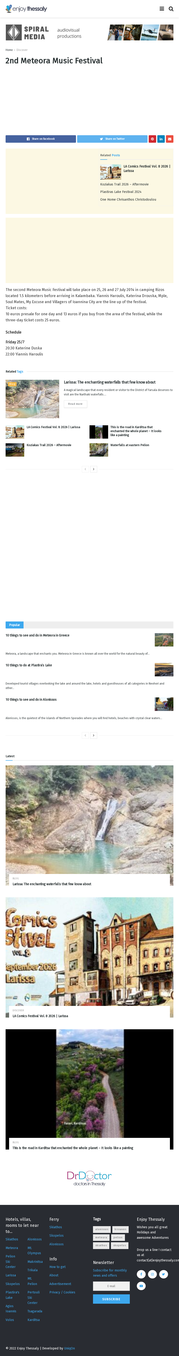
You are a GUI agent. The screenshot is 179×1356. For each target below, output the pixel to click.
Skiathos (12, 1239)
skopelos (119, 1245)
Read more (75, 403)
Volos (10, 1320)
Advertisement (60, 1284)
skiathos (101, 1245)
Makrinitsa (35, 1262)
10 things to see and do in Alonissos (31, 700)
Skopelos (13, 1284)
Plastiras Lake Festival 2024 (120, 192)
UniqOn (69, 1348)
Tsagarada (35, 1311)
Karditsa (34, 1320)
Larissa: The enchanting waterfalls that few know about (109, 382)
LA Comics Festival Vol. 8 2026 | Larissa (53, 427)
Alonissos (35, 1239)
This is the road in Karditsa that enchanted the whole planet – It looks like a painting (136, 431)
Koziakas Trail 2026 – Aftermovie (124, 184)
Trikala (33, 1270)
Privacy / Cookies (62, 1292)
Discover (22, 50)
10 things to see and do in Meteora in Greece (37, 635)
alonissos (101, 1229)
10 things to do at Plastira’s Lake (29, 665)
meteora (101, 1237)
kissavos (120, 1229)
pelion (118, 1237)
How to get (57, 1267)
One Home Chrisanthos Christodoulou (128, 200)
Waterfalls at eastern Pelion (129, 445)
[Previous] (85, 469)
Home (9, 50)
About (53, 1275)
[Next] (93, 469)
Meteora (12, 1248)
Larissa (11, 1275)
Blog (12, 384)
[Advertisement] (89, 102)
